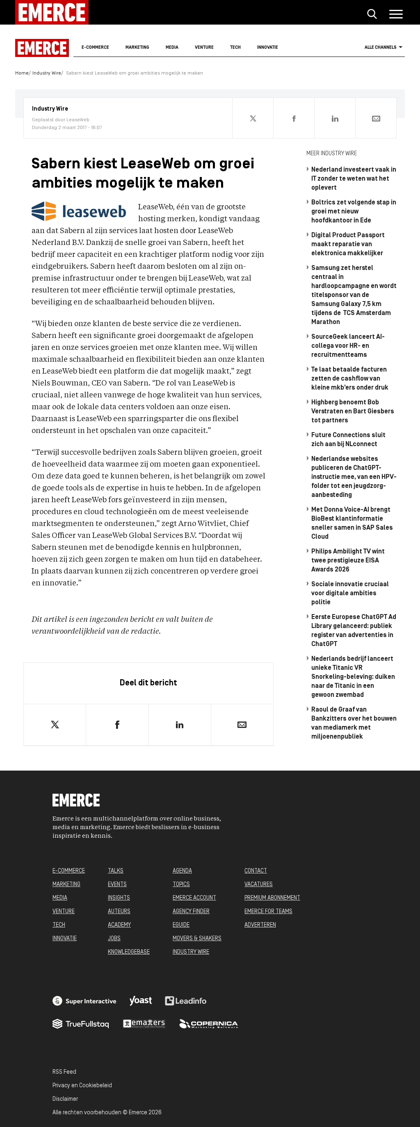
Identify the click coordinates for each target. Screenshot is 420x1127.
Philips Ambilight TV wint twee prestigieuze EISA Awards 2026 (348, 561)
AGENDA (182, 871)
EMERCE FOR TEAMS (268, 912)
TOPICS (181, 885)
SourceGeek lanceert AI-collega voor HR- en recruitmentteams (348, 346)
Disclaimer (65, 1099)
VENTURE (63, 912)
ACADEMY (119, 925)
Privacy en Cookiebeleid (82, 1086)
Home (22, 73)
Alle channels (381, 47)
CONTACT (255, 871)
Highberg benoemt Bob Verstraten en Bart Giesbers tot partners (352, 411)
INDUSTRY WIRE (191, 952)
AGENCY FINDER (191, 912)
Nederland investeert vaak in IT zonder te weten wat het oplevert (353, 179)
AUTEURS (119, 912)
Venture (204, 47)
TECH (58, 925)
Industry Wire (46, 73)
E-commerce (95, 47)
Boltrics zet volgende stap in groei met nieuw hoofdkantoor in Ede (353, 212)
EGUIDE (181, 925)
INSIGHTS (119, 898)
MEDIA (59, 898)
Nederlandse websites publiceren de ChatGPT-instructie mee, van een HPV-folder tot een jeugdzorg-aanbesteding (354, 477)
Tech (235, 47)
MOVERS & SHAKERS (197, 939)
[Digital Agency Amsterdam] (84, 1001)
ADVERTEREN (260, 925)
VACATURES (258, 885)
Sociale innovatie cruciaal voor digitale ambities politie (350, 593)
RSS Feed (64, 1072)
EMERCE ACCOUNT (194, 898)
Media (172, 47)
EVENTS (117, 885)
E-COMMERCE (68, 871)
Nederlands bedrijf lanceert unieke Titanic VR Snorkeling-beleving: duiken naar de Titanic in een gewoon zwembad (353, 677)
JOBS (114, 939)
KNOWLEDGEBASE (129, 952)
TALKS (115, 871)
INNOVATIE (64, 939)
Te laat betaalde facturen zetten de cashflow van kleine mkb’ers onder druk (349, 379)
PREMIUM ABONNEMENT (272, 898)
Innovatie (267, 47)
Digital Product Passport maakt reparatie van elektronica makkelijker (348, 244)
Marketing (137, 47)
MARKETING (66, 885)
